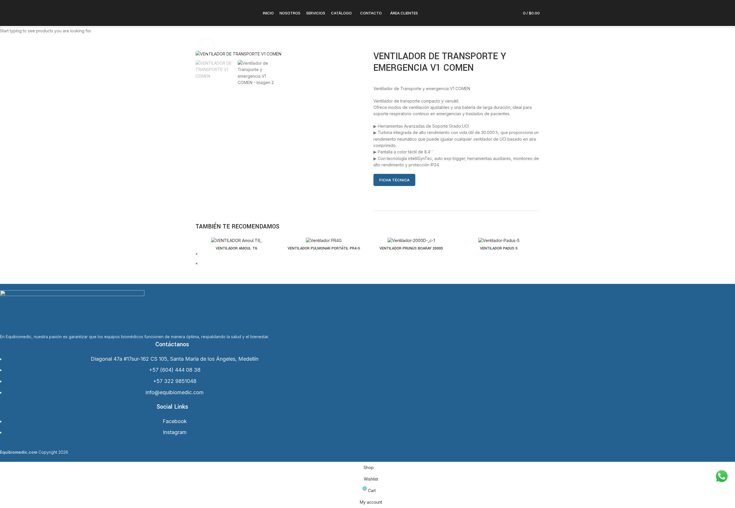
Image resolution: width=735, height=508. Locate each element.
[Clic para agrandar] (207, 45)
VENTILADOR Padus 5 (499, 248)
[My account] (498, 13)
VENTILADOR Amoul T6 (236, 248)
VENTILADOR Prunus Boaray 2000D (411, 248)
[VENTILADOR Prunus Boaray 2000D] (411, 240)
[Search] (487, 13)
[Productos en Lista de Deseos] (508, 13)
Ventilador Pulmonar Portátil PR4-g (324, 248)
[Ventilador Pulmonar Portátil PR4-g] (324, 240)
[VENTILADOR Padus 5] (499, 240)
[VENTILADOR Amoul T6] (236, 240)
